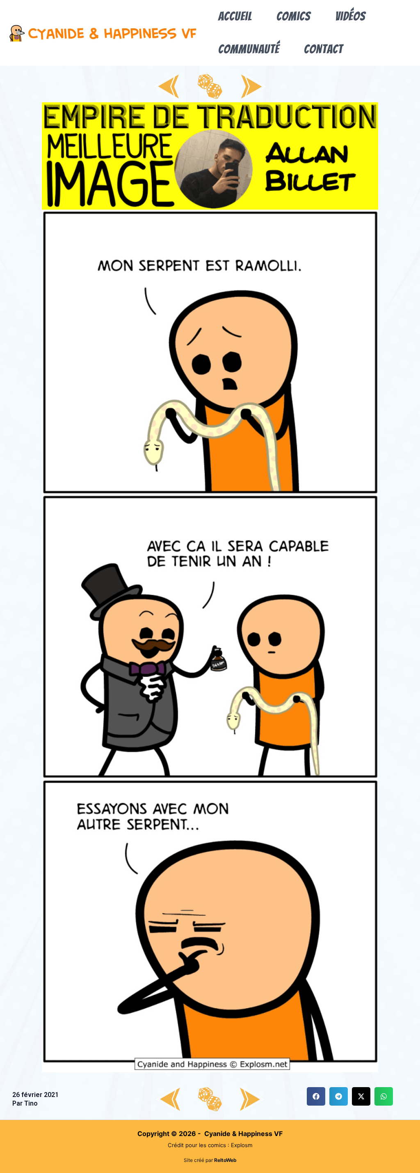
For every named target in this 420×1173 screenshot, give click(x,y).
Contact (323, 49)
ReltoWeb (225, 1160)
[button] (316, 1096)
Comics (293, 16)
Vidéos (350, 16)
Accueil (235, 16)
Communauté (248, 49)
